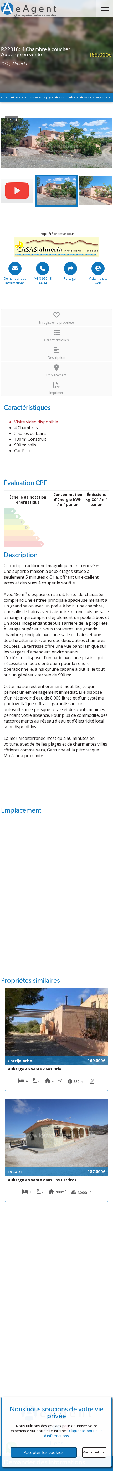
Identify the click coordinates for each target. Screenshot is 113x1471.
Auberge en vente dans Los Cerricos (42, 1179)
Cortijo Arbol (20, 1060)
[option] (56, 143)
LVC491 (15, 1171)
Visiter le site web (98, 280)
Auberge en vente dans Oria (34, 1068)
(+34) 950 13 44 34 (43, 280)
